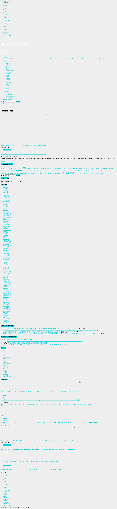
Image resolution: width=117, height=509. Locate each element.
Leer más (3, 161)
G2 (105, 168)
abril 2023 (5, 236)
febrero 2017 (6, 320)
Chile (7, 67)
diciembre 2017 (7, 307)
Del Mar (69, 168)
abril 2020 (5, 277)
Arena (22, 168)
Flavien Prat (80, 168)
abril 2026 (5, 192)
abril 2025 (5, 208)
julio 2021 (5, 262)
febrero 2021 (6, 267)
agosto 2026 (6, 187)
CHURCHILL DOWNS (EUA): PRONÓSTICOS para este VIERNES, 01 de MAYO (30, 342)
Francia (5, 418)
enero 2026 (6, 196)
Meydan (104, 170)
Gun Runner (38, 170)
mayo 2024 (6, 219)
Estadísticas (9, 93)
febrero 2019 (6, 290)
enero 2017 (6, 321)
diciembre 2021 (7, 257)
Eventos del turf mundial (55, 58)
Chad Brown (39, 168)
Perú (7, 81)
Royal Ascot (10, 173)
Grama (20, 170)
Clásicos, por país (7, 61)
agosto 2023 (6, 231)
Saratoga (58, 173)
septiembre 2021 (7, 259)
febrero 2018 (6, 304)
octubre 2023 (6, 228)
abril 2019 (5, 288)
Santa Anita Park (50, 173)
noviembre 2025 (7, 199)
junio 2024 (5, 218)
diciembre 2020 (7, 270)
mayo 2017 (6, 316)
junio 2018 (5, 299)
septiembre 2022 (7, 245)
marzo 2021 (6, 266)
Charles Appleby (47, 168)
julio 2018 (5, 298)
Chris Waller (54, 168)
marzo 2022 (6, 253)
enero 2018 (6, 306)
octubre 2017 (6, 310)
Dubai (7, 69)
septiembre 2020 (7, 272)
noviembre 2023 (7, 227)
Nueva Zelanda (9, 78)
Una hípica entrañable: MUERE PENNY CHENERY (21, 339)
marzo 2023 (6, 237)
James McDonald (69, 170)
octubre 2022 (6, 244)
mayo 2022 (6, 250)
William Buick (101, 173)
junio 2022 (5, 249)
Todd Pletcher (89, 173)
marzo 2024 (6, 222)
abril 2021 (5, 264)
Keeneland (92, 170)
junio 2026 (5, 190)
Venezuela (8, 90)
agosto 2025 (6, 203)
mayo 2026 (6, 191)
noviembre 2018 (7, 294)
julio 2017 (5, 313)
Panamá (8, 79)
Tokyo (95, 173)
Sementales (9, 97)
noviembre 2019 (7, 284)
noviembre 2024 (7, 214)
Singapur (8, 85)
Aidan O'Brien (6, 168)
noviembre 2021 (7, 258)
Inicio (4, 55)
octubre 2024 (6, 215)
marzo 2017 (6, 319)
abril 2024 (5, 221)
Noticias (5, 57)
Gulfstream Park (30, 170)
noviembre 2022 (7, 243)
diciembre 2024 (7, 213)
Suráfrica (8, 87)
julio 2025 (5, 204)
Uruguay (8, 88)
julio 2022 (5, 248)
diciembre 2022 (7, 241)
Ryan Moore (40, 173)
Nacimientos (9, 94)
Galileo (4, 170)
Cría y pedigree (6, 91)
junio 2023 (5, 234)
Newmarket (3, 173)
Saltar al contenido (5, 1)
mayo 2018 (6, 301)
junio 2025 (5, 205)
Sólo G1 (5, 60)
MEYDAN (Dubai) (7, 376)
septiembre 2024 (7, 217)
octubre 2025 (6, 200)
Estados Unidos (9, 70)
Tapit (83, 173)
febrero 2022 (6, 254)
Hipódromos (6, 375)
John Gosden (86, 170)
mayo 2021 (6, 263)
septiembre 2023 (7, 230)
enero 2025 (6, 212)
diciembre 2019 (7, 282)
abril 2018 (5, 302)
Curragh (64, 168)
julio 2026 (5, 188)
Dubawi (74, 168)
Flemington (87, 168)
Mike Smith (110, 170)
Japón (7, 76)
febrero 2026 (6, 195)
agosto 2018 (6, 297)
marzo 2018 (6, 303)
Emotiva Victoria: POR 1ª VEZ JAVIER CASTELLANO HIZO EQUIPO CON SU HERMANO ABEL (23, 145)
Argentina (8, 63)
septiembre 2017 (7, 311)
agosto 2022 (6, 246)
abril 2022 (5, 252)
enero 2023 (6, 240)
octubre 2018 (6, 295)
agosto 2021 (6, 261)
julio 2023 (5, 232)
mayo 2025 (6, 206)
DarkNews (21, 507)
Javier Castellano (77, 170)
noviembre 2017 (7, 308)
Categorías (3, 181)
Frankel (92, 168)
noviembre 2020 (7, 271)
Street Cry (79, 173)
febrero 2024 (6, 223)
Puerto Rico (9, 82)
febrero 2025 (6, 210)
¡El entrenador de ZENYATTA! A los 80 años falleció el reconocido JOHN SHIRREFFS (28, 343)
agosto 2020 (6, 273)
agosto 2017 (6, 312)
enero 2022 (6, 255)
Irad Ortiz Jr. (62, 170)
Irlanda (7, 75)
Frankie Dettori (99, 168)
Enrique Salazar (6, 157)
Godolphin (10, 170)
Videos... (3, 103)
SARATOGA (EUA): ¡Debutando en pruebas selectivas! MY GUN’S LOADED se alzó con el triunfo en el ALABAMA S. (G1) (31, 332)
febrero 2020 (6, 280)
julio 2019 (5, 286)
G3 (110, 168)
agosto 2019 (6, 285)
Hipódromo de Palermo (47, 170)
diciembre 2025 (7, 197)
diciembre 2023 (7, 226)
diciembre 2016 (7, 322)
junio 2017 (5, 315)
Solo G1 (69, 173)
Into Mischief (55, 170)
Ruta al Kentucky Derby (27, 173)
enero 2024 (6, 225)
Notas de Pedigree (10, 96)
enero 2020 (6, 281)
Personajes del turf (7, 99)
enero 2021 (6, 268)
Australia (8, 64)
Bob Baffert (31, 168)
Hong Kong (8, 72)
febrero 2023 (6, 239)
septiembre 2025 (7, 201)
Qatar (7, 84)
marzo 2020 (6, 279)
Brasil (7, 66)
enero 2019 (6, 292)
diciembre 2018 (7, 293)
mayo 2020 (6, 276)
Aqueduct (15, 168)
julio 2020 (5, 275)
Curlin (60, 168)
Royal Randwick (16, 173)
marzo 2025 (6, 209)
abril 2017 (5, 317)
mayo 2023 (6, 235)
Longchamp (98, 170)
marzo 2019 (6, 289)
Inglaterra (8, 73)
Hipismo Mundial (14, 44)
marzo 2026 (6, 194)
